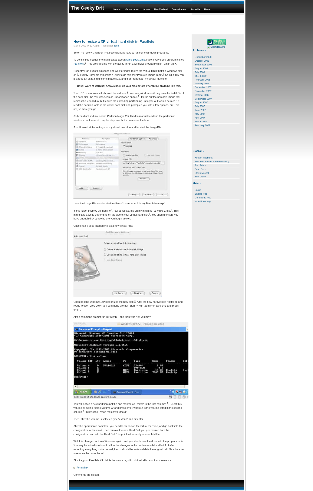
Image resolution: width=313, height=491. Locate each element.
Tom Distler (201, 176)
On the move (132, 9)
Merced (117, 9)
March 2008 (201, 76)
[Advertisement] (156, 24)
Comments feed (203, 197)
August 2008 (201, 68)
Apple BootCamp (135, 59)
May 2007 (200, 114)
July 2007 (200, 106)
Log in (198, 190)
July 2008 (200, 72)
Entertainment (179, 9)
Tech (116, 45)
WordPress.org (203, 201)
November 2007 (203, 91)
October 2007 (202, 95)
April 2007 (200, 117)
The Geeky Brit (87, 8)
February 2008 (202, 79)
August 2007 (201, 102)
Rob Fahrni (200, 165)
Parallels (78, 63)
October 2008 (202, 60)
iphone (146, 9)
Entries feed (201, 193)
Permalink (82, 467)
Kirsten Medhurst (203, 157)
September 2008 (203, 64)
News (207, 9)
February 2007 (202, 125)
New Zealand (161, 9)
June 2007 (200, 110)
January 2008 (202, 83)
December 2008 (203, 57)
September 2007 (203, 99)
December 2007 (203, 87)
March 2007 (201, 121)
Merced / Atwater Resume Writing (212, 161)
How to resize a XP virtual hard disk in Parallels (113, 41)
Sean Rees (200, 169)
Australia (195, 9)
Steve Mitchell (202, 173)
